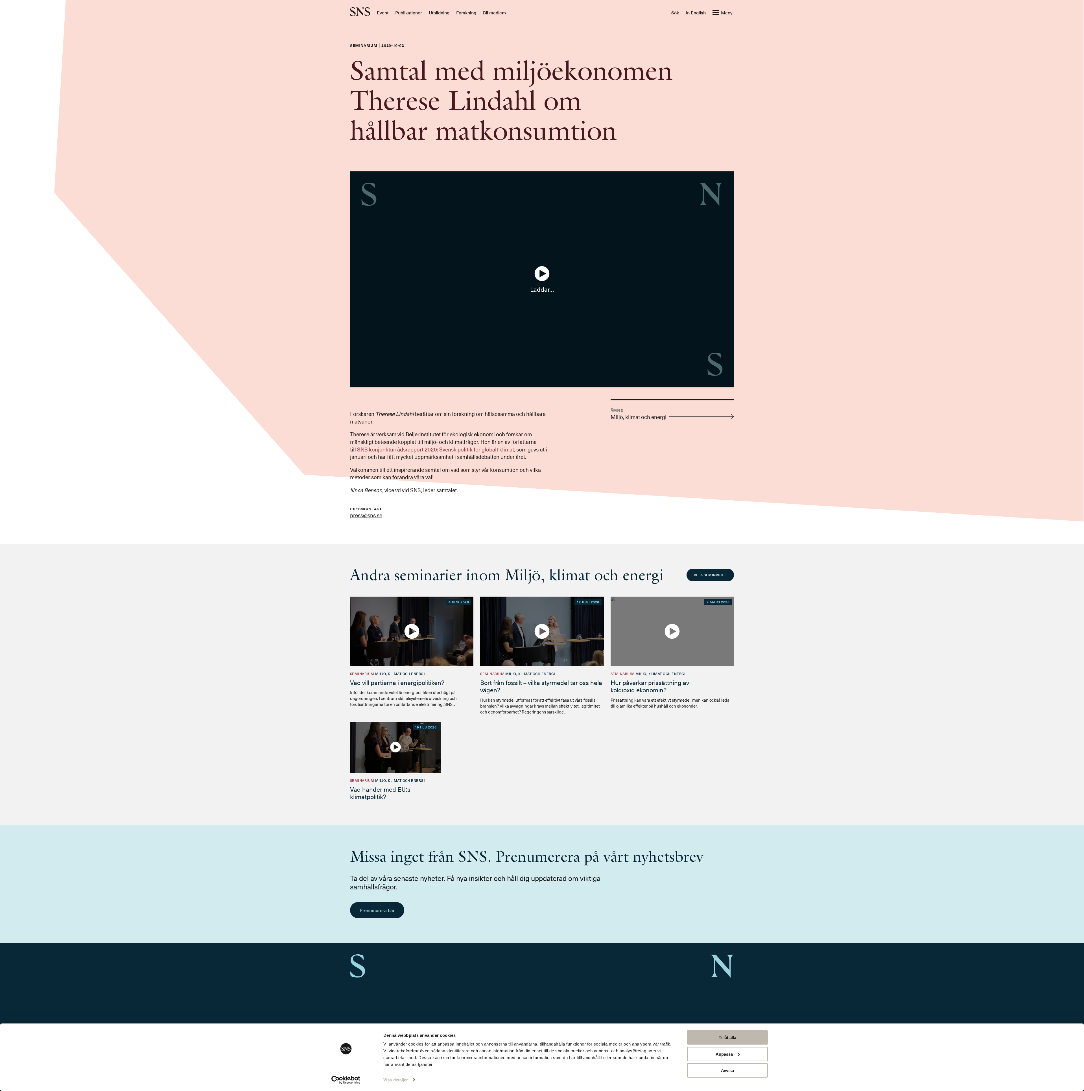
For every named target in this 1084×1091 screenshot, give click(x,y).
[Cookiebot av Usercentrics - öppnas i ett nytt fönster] (346, 1080)
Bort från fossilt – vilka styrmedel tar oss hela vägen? (541, 686)
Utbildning (439, 12)
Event (382, 12)
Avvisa (727, 1070)
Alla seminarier (710, 574)
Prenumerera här (377, 910)
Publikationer (408, 12)
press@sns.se (366, 515)
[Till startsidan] (360, 12)
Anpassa (724, 1053)
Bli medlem (494, 12)
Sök (675, 12)
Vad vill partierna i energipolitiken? (397, 682)
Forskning (466, 12)
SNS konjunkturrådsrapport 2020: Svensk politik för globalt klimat (435, 449)
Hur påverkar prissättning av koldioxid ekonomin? (650, 686)
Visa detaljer (395, 1079)
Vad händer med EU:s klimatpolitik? (380, 792)
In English (696, 12)
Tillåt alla (727, 1037)
